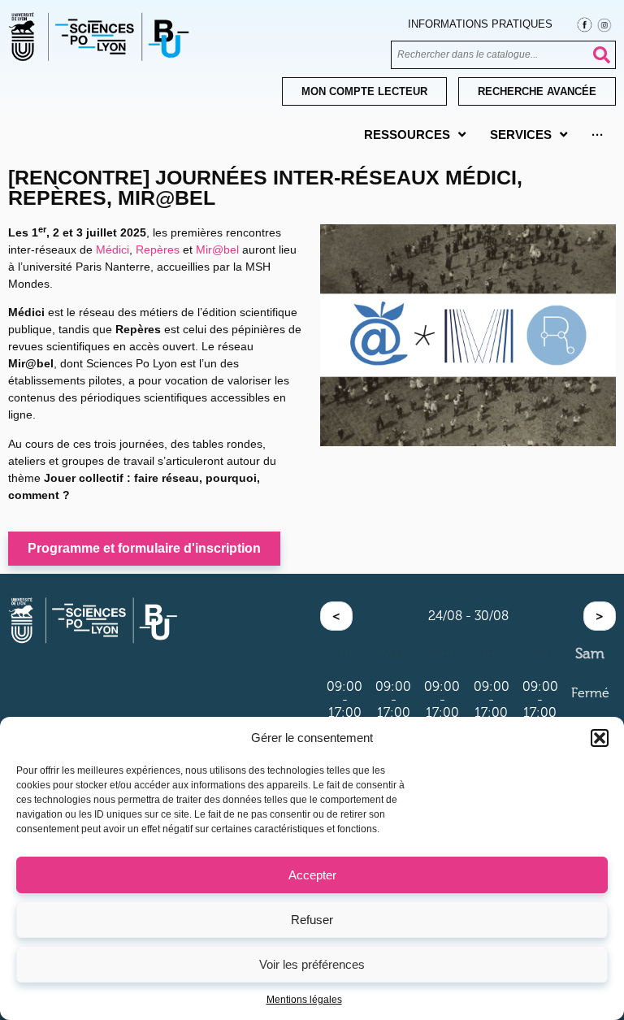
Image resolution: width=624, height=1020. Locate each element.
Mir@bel (217, 249)
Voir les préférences (312, 964)
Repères (158, 249)
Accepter (312, 875)
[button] (600, 738)
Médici (112, 249)
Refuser (312, 920)
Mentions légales (304, 999)
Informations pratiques (480, 24)
